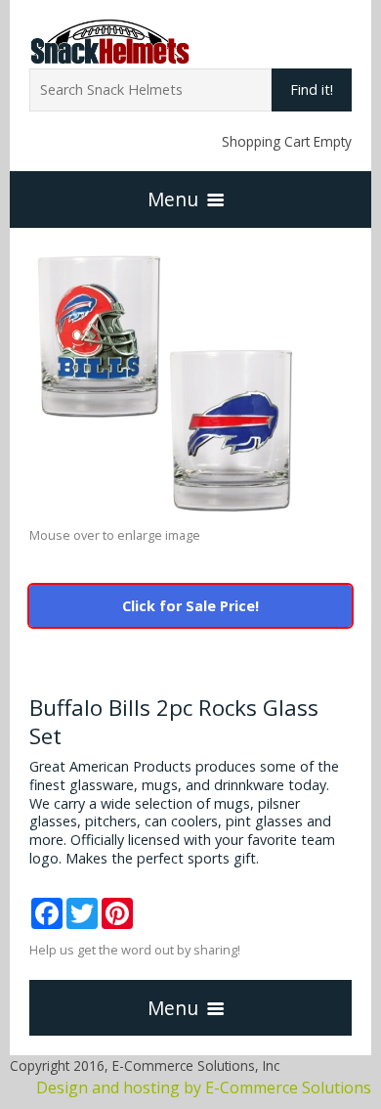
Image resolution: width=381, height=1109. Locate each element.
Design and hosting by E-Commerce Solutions (203, 1087)
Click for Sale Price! (190, 606)
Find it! (311, 89)
